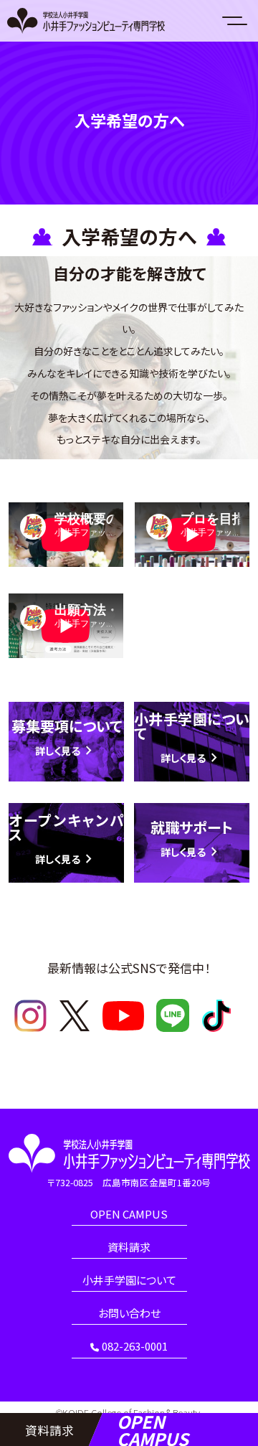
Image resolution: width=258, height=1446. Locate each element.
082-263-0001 (135, 1347)
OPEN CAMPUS (129, 1214)
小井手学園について (129, 1280)
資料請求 (129, 1247)
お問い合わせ (129, 1313)
